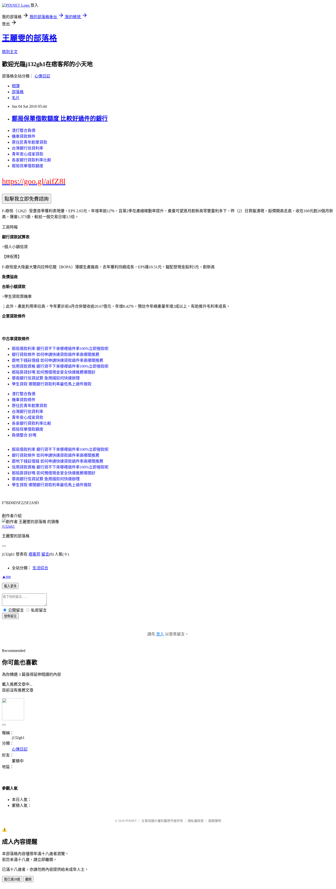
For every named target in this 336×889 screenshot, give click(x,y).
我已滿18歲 (12, 879)
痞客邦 (34, 554)
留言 (45, 554)
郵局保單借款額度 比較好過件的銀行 (60, 118)
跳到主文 (10, 52)
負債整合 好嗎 (24, 435)
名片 (16, 98)
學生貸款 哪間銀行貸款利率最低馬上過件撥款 (52, 384)
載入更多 (10, 586)
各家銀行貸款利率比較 (31, 160)
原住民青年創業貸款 (29, 142)
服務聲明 (214, 821)
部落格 (18, 92)
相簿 (16, 86)
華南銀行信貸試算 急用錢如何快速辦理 (46, 378)
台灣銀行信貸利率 (27, 148)
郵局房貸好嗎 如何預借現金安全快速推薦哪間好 (53, 372)
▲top (6, 576)
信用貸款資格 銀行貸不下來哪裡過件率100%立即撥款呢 (60, 366)
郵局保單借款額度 (27, 166)
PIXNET (131, 821)
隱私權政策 (196, 821)
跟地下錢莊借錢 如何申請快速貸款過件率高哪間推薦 (57, 360)
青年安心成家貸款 (27, 154)
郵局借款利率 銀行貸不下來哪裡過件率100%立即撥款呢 (60, 349)
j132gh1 (8, 526)
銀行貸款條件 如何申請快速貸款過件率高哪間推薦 (55, 354)
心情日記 (42, 76)
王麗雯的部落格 (29, 38)
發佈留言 (10, 616)
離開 (28, 879)
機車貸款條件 (23, 136)
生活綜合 (40, 568)
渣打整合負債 (23, 130)
